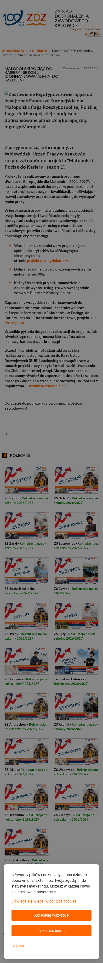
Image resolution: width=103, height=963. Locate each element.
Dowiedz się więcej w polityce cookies (44, 901)
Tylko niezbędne (52, 930)
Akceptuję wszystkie (51, 915)
